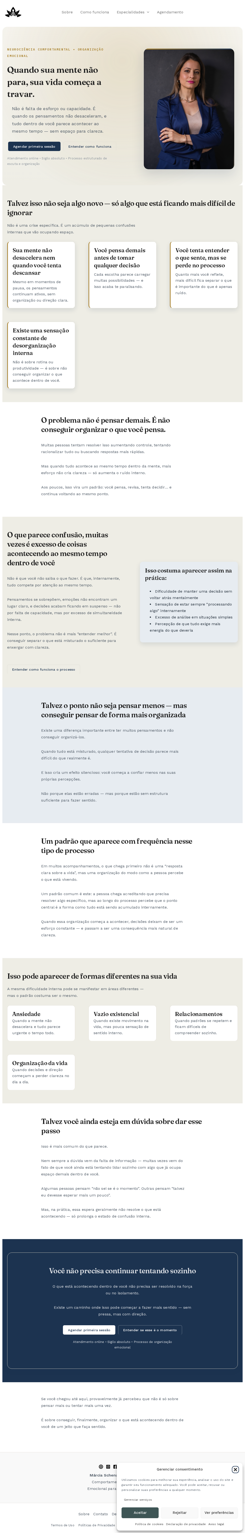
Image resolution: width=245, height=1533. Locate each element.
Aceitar (140, 1513)
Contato (100, 1514)
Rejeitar (180, 1513)
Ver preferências (219, 1513)
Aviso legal (216, 1524)
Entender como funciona (89, 146)
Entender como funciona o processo (43, 669)
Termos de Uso (62, 1525)
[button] (235, 1469)
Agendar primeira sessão (34, 146)
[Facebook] (115, 1467)
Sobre (67, 12)
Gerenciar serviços (138, 1499)
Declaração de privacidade (186, 1524)
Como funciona (94, 12)
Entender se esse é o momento (150, 1330)
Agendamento (170, 12)
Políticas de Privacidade (96, 1525)
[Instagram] (108, 1467)
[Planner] (101, 1467)
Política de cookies (149, 1524)
